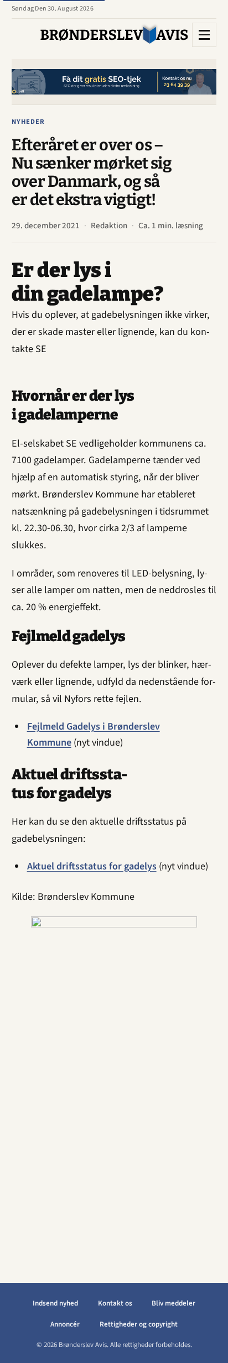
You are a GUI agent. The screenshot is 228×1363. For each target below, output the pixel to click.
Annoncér (65, 1324)
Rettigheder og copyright (139, 1324)
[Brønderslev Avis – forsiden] (114, 34)
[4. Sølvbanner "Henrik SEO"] (113, 82)
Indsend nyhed (55, 1303)
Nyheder (28, 122)
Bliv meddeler (173, 1303)
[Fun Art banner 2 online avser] (114, 1082)
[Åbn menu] (204, 35)
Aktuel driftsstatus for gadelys (92, 866)
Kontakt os (115, 1303)
